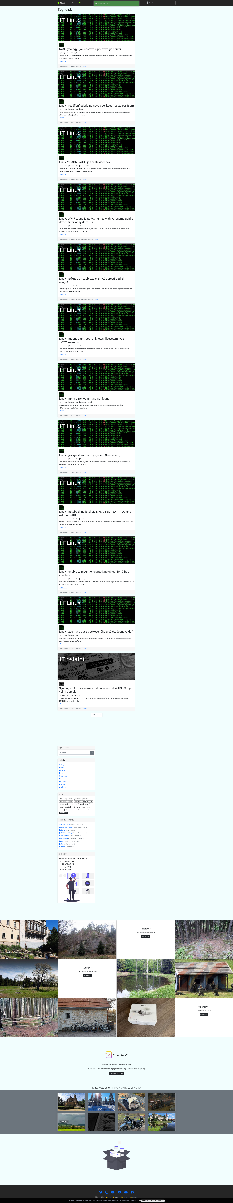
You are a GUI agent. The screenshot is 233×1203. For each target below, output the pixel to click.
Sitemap (134, 1197)
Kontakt (88, 3)
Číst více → (63, 61)
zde (140, 1200)
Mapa (83, 3)
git (76, 53)
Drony (63, 770)
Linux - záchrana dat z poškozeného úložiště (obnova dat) (96, 631)
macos (62, 810)
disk (72, 53)
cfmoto (87, 804)
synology (62, 53)
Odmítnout (153, 1200)
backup (77, 695)
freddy (68, 847)
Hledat (172, 3)
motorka (67, 807)
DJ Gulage (72, 838)
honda (73, 807)
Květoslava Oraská (74, 827)
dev (80, 53)
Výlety (63, 784)
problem (70, 799)
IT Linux (83, 66)
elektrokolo (73, 810)
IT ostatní (84, 708)
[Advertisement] (116, 732)
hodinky (70, 801)
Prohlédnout (145, 936)
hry (84, 801)
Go (92, 753)
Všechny (64, 787)
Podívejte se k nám (116, 1073)
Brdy (62, 768)
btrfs (89, 402)
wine (88, 807)
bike (67, 810)
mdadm (86, 166)
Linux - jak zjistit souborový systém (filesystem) (89, 455)
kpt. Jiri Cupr (71, 836)
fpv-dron (80, 810)
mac (78, 807)
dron (61, 799)
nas (68, 53)
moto (61, 807)
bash (66, 109)
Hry (62, 773)
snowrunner (63, 804)
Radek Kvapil (72, 824)
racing (81, 804)
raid (81, 166)
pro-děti (87, 810)
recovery (82, 579)
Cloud (62, 3)
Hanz (70, 841)
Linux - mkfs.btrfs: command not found (84, 398)
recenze (85, 799)
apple (83, 807)
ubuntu (82, 519)
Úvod (68, 3)
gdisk (81, 109)
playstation (78, 801)
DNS (109, 1197)
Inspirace (64, 776)
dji (65, 799)
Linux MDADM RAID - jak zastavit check (84, 162)
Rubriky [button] (74, 3)
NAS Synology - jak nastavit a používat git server (90, 49)
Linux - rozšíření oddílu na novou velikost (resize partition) (96, 105)
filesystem (83, 402)
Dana (68, 830)
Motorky (63, 781)
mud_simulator (73, 804)
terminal (71, 109)
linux (61, 109)
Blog (62, 765)
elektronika (63, 801)
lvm (77, 226)
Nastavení (161, 1200)
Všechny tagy (64, 812)
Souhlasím (145, 1200)
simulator (89, 801)
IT (61, 779)
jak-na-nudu (77, 799)
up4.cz (117, 1197)
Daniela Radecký (74, 833)
